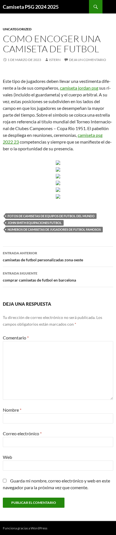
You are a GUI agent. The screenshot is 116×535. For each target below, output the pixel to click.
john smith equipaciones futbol (35, 223)
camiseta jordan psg (79, 87)
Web (7, 457)
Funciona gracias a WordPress (25, 528)
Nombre (12, 409)
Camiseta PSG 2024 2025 (31, 7)
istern (55, 60)
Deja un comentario (87, 60)
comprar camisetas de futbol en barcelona (39, 276)
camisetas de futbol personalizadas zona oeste (43, 256)
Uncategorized (17, 29)
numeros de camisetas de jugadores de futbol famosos (54, 229)
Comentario (16, 337)
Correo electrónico (22, 433)
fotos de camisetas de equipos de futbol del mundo (51, 216)
